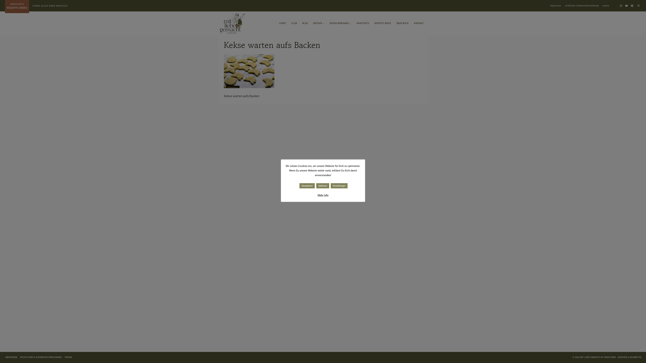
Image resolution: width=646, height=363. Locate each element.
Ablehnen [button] (322, 186)
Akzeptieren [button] (307, 186)
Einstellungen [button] (339, 186)
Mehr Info (323, 195)
